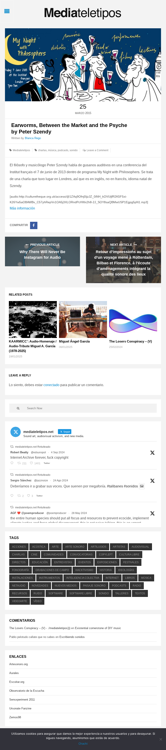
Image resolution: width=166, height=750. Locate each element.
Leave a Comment (97, 150)
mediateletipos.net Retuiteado (32, 446)
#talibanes (115, 486)
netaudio (18, 585)
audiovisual (140, 546)
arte (55, 546)
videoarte (19, 601)
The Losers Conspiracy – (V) (130, 341)
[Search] (18, 408)
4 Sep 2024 (58, 452)
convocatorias (81, 554)
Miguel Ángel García (74, 341)
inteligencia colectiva (82, 577)
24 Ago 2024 (60, 480)
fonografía (20, 570)
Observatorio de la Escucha (26, 690)
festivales (131, 562)
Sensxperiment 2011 (22, 699)
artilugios (98, 546)
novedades (40, 585)
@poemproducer (56, 513)
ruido (38, 593)
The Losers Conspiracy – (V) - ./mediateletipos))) (39, 628)
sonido (74, 150)
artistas (119, 546)
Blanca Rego (33, 138)
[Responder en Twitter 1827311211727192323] (12, 496)
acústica (38, 546)
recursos (19, 593)
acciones (19, 546)
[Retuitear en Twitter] (11, 446)
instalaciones (22, 577)
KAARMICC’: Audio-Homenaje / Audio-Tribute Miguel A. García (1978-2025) (32, 346)
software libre (80, 593)
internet (112, 577)
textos (140, 593)
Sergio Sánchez (21, 480)
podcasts (63, 150)
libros (130, 577)
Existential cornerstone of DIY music (98, 628)
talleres (121, 593)
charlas (42, 150)
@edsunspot (38, 452)
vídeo (38, 601)
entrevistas (63, 562)
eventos (84, 562)
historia (106, 570)
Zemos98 (15, 717)
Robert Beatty (19, 452)
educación (40, 562)
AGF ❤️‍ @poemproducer (27, 513)
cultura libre (129, 554)
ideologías (126, 570)
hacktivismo (84, 570)
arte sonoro (74, 546)
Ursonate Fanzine (20, 708)
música (52, 150)
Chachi (83, 743)
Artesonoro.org (18, 664)
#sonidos (131, 486)
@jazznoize (41, 480)
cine (34, 554)
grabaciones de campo (52, 570)
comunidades (54, 554)
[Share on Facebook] (33, 225)
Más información (22, 208)
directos (19, 562)
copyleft (106, 554)
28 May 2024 (79, 513)
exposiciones (107, 562)
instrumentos (49, 577)
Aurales (14, 673)
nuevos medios (66, 585)
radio (137, 585)
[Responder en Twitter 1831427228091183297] (12, 463)
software (55, 593)
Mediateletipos (21, 150)
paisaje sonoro (94, 585)
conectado (51, 385)
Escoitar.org (16, 681)
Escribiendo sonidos (72, 637)
